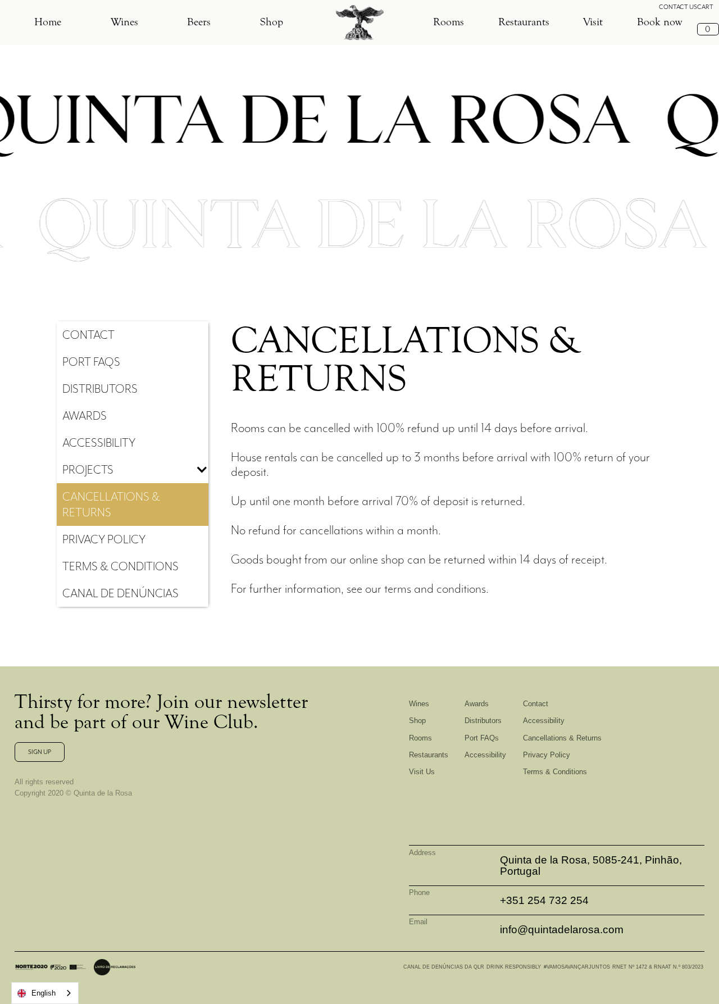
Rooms (448, 22)
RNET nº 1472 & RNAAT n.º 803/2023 (657, 967)
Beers (199, 22)
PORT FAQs (91, 362)
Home (47, 22)
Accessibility (98, 442)
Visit (593, 22)
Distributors (100, 388)
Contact (88, 335)
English (43, 993)
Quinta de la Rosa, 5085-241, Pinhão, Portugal (591, 865)
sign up (39, 752)
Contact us (678, 7)
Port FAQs (482, 738)
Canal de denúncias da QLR (443, 967)
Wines (124, 22)
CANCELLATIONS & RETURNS (111, 504)
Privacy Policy (103, 539)
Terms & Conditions (120, 566)
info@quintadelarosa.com (562, 929)
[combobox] (45, 993)
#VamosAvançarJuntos (577, 967)
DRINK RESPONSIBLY (513, 967)
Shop (271, 22)
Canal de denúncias (120, 593)
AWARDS (84, 415)
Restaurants (523, 22)
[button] (47, 22)
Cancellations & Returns (562, 738)
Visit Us (422, 771)
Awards (477, 703)
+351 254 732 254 (544, 900)
